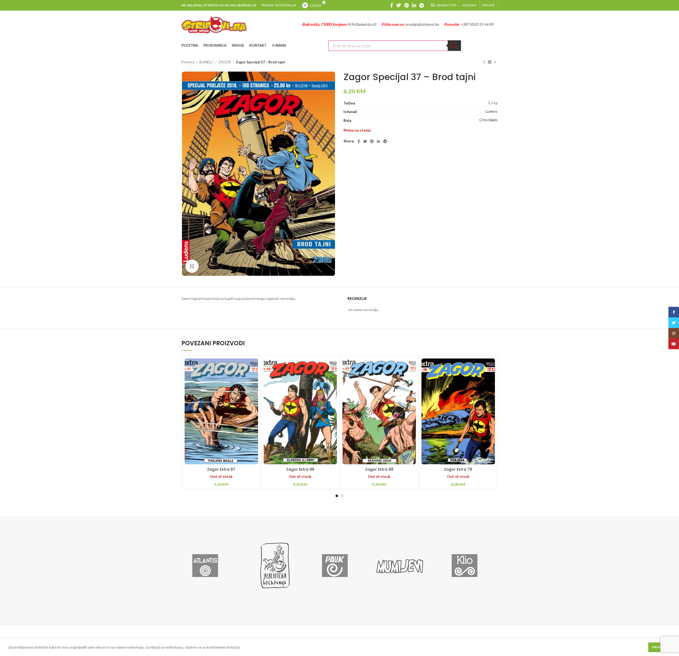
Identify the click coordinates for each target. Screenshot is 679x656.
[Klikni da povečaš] (192, 266)
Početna (188, 62)
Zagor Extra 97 (221, 469)
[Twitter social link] (399, 5)
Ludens (491, 111)
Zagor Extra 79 (458, 469)
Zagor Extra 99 (300, 469)
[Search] (454, 45)
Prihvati (659, 647)
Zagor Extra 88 (379, 469)
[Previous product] (484, 62)
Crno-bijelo (488, 119)
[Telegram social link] (421, 5)
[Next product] (495, 62)
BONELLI (206, 62)
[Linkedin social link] (414, 5)
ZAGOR (225, 62)
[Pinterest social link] (406, 5)
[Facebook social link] (392, 5)
